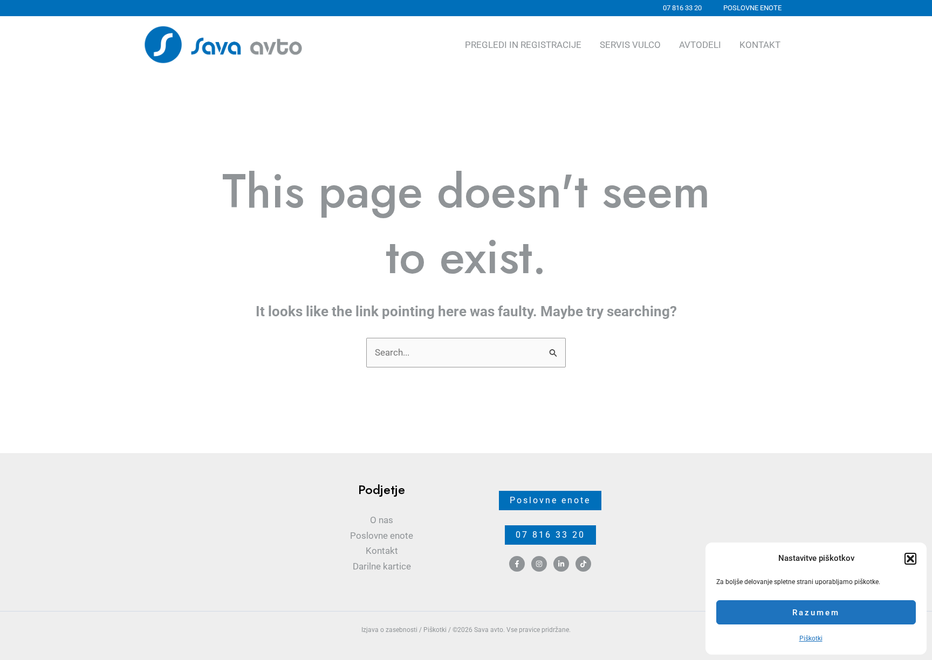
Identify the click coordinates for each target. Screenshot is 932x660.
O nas (381, 520)
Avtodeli (700, 44)
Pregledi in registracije (523, 44)
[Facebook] (517, 564)
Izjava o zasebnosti (389, 630)
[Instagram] (539, 564)
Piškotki (811, 638)
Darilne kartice (382, 566)
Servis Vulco (630, 44)
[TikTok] (583, 564)
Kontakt (759, 44)
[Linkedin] (561, 564)
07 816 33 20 (550, 535)
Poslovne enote (381, 535)
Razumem (816, 612)
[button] (910, 558)
